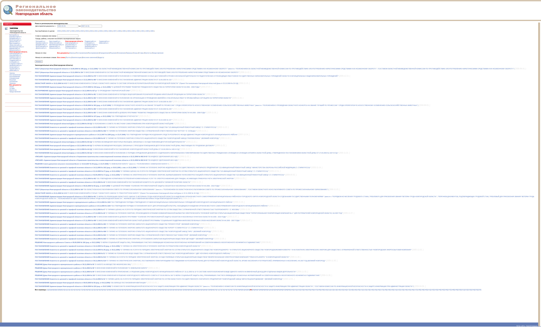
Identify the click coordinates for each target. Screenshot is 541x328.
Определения (14, 78)
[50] (164, 290)
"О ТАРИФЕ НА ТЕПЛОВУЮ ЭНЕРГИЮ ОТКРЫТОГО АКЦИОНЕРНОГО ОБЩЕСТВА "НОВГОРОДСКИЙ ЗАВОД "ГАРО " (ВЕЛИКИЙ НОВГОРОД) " (123, 231)
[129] (388, 290)
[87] (258, 290)
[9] (61, 290)
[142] (432, 290)
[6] (56, 290)
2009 (59, 31)
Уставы (12, 88)
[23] (96, 290)
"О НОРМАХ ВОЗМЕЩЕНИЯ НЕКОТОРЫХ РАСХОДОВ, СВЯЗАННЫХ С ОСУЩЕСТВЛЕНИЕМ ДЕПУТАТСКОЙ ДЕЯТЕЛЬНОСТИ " (110, 142)
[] (251, 290)
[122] (364, 290)
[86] (256, 290)
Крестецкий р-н (14, 43)
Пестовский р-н (15, 58)
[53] (172, 290)
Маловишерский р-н (16, 47)
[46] (154, 290)
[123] (368, 290)
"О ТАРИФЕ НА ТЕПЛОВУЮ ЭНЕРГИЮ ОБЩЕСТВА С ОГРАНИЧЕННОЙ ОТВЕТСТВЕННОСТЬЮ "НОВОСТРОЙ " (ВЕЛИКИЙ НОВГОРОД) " (121, 235)
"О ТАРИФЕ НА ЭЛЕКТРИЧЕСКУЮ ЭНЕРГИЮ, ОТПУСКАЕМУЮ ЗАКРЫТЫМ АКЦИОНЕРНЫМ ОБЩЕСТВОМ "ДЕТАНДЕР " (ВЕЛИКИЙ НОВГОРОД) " (124, 239)
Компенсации (76, 57)
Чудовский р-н (14, 69)
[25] (101, 290)
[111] (328, 290)
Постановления (15, 75)
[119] (354, 290)
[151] (462, 290)
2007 (68, 31)
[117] (348, 290)
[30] (114, 290)
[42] (144, 290)
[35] (126, 290)
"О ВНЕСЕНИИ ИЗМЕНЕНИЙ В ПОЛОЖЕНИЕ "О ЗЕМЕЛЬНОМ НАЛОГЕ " (91, 268)
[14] (73, 290)
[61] (192, 290)
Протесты (12, 90)
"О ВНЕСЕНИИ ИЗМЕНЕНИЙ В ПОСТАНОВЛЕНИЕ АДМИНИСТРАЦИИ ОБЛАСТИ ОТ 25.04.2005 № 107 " (103, 120)
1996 (119, 31)
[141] (429, 290)
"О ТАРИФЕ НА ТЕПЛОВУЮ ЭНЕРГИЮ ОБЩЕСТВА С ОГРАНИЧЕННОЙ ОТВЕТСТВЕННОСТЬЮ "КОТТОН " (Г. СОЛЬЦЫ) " (115, 131)
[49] (162, 290)
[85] (253, 290)
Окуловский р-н (15, 55)
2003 (86, 31)
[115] (341, 290)
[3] (51, 290)
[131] (395, 290)
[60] (190, 290)
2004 (82, 31)
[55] (177, 290)
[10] (63, 290)
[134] (405, 290)
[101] (295, 290)
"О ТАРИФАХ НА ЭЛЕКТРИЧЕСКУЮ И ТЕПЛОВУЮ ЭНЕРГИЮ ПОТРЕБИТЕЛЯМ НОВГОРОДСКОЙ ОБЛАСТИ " (118, 246)
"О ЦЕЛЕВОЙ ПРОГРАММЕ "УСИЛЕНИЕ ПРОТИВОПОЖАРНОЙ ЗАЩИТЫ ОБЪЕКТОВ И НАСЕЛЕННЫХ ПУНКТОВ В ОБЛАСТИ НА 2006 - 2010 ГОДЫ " (127, 186)
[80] (240, 290)
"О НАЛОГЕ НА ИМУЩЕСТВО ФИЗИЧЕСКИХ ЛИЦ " (83, 264)
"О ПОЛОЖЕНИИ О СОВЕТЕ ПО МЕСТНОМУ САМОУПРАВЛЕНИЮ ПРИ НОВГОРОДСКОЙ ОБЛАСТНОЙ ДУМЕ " (104, 123)
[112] (331, 290)
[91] (268, 290)
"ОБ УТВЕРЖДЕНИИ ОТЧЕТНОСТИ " (86, 116)
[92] (271, 290)
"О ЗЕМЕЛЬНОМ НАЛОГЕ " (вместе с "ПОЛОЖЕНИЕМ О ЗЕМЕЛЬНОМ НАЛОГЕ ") (102, 164)
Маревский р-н (14, 48)
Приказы (12, 83)
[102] (298, 290)
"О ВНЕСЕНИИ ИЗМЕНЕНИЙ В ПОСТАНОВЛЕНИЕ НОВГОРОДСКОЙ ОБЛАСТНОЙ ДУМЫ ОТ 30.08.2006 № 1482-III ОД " (107, 149)
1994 (128, 31)
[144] (439, 290)
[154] (473, 290)
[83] (248, 290)
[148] (452, 290)
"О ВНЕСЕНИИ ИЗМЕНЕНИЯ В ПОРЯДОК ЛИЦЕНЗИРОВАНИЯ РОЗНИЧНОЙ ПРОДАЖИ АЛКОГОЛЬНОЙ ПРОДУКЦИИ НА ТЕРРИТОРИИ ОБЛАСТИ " (120, 94)
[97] (283, 290)
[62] (195, 290)
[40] (139, 290)
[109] (322, 290)
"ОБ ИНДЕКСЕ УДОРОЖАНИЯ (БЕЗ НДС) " (107, 156)
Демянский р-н (14, 42)
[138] (418, 290)
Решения (12, 80)
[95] (278, 290)
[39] (136, 290)
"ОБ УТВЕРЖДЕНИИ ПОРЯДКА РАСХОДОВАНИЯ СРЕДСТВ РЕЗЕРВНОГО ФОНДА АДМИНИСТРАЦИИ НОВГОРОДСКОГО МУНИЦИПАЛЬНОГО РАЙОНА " (136, 134)
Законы (12, 73)
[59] (187, 290)
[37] (131, 290)
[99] (289, 290)
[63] (197, 290)
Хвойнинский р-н (15, 65)
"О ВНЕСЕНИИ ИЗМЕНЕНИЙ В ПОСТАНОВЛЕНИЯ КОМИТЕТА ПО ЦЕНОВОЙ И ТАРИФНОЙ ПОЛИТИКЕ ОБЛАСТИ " (113, 182)
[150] (459, 290)
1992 (138, 31)
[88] (261, 290)
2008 (63, 31)
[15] (76, 290)
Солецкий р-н (14, 62)
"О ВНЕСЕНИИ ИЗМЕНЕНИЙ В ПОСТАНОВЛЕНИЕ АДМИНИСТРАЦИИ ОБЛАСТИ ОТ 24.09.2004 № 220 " (103, 109)
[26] (103, 290)
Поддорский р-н (15, 60)
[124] (371, 290)
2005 (77, 31)
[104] (305, 290)
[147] (449, 290)
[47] (157, 290)
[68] (210, 290)
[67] (207, 290)
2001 (96, 31)
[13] (70, 290)
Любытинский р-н (15, 45)
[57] (182, 290)
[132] (398, 290)
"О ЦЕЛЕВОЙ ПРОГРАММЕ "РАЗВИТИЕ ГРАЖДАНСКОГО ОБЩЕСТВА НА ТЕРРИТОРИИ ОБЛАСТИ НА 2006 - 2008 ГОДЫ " (117, 87)
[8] (59, 290)
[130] (391, 290)
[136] (412, 290)
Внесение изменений (89, 57)
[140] (425, 290)
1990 (147, 31)
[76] (230, 290)
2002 (91, 31)
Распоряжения (14, 76)
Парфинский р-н (15, 57)
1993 (133, 31)
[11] (66, 290)
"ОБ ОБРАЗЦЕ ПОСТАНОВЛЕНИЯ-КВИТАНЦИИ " (91, 283)
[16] (78, 290)
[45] (152, 290)
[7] (58, 290)
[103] (302, 290)
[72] (220, 290)
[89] (263, 290)
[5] (54, 290)
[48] (159, 290)
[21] (91, 290)
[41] (141, 290)
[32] (119, 290)
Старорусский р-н (15, 63)
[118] (351, 290)
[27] (106, 290)
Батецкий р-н (14, 35)
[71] (218, 290)
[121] (361, 290)
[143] (435, 290)
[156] (479, 290)
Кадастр (101, 57)
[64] (200, 290)
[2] (49, 290)
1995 (124, 31)
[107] (315, 290)
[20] (88, 290)
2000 (100, 31)
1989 (152, 31)
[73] (223, 290)
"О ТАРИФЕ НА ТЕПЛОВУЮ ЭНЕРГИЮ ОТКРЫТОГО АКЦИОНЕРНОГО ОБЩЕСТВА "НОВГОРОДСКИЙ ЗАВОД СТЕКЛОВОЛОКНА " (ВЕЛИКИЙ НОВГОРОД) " (127, 138)
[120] (358, 290)
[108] (319, 290)
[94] (276, 290)
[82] (245, 290)
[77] (233, 290)
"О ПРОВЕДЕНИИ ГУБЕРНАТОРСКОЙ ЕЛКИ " (83, 91)
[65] (202, 290)
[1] (47, 290)
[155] (476, 290)
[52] (169, 290)
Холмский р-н (14, 67)
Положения (13, 81)
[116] (344, 290)
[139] (422, 290)
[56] (180, 290)
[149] (456, 290)
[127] (381, 290)
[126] (378, 290)
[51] (167, 290)
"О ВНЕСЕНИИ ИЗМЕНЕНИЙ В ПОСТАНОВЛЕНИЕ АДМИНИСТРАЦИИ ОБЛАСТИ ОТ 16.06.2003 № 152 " (103, 80)
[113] (335, 290)
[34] (124, 290)
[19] (86, 290)
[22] (93, 290)
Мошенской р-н (14, 50)
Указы (11, 86)
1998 (110, 31)
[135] (408, 290)
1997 (114, 31)
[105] (308, 290)
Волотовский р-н (15, 40)
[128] (385, 290)
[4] (53, 290)
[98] (286, 290)
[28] (108, 290)
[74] (225, 290)
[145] (442, 290)
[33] (121, 290)
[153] (469, 290)
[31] (116, 290)
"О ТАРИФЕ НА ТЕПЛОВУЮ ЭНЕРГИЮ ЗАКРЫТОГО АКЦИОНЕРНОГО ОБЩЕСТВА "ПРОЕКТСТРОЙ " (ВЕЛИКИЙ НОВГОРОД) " (117, 224)
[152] (466, 290)
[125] (374, 290)
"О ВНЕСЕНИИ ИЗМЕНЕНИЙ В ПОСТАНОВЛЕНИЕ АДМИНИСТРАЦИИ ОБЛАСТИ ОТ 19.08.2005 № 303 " (103, 101)
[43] (147, 290)
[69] (212, 290)
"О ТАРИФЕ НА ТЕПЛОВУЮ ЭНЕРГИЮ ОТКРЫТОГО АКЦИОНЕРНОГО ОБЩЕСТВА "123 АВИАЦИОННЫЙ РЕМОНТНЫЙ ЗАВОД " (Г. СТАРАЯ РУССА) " (126, 127)
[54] (174, 290)
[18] (83, 290)
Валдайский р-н (15, 38)
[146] (445, 290)
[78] (235, 290)
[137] (415, 290)
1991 (142, 31)
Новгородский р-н (15, 53)
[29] (111, 290)
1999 (105, 31)
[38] (134, 290)
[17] (81, 290)
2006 (73, 31)
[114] (338, 290)
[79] (238, 290)
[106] (312, 290)
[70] (215, 290)
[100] (291, 290)
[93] (273, 290)
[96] (281, 290)
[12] (68, 290)
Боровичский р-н (15, 36)
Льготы (68, 57)
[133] (401, 290)
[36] (129, 290)
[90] (266, 290)
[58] (185, 290)
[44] (149, 290)
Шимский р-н (14, 70)
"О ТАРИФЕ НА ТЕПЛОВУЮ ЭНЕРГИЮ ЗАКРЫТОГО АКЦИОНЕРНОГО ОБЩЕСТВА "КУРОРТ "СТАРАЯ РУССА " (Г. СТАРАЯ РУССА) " (119, 228)
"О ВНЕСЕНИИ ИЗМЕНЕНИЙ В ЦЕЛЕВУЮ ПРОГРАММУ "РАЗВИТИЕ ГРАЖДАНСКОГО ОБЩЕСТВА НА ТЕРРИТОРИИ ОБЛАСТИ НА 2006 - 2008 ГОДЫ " (120, 112)
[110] (325, 290)
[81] (243, 290)
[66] (205, 290)
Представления (15, 91)
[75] (228, 290)
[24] (98, 290)
